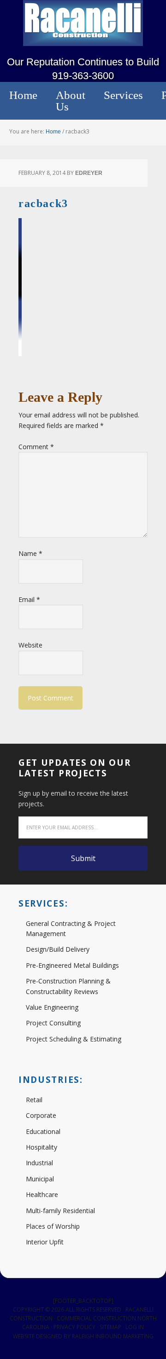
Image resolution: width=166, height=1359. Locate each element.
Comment (36, 446)
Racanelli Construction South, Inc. (83, 23)
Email (29, 599)
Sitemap (110, 1327)
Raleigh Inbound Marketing (113, 1336)
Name (30, 553)
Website (30, 645)
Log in (134, 1327)
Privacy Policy (74, 1327)
